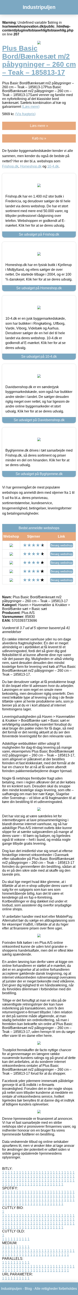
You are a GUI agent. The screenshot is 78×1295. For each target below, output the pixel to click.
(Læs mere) (30, 106)
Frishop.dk (10, 166)
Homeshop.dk (31, 166)
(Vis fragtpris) (25, 114)
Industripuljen (39, 7)
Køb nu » (39, 138)
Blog (28, 1288)
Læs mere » (39, 126)
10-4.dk (53, 166)
